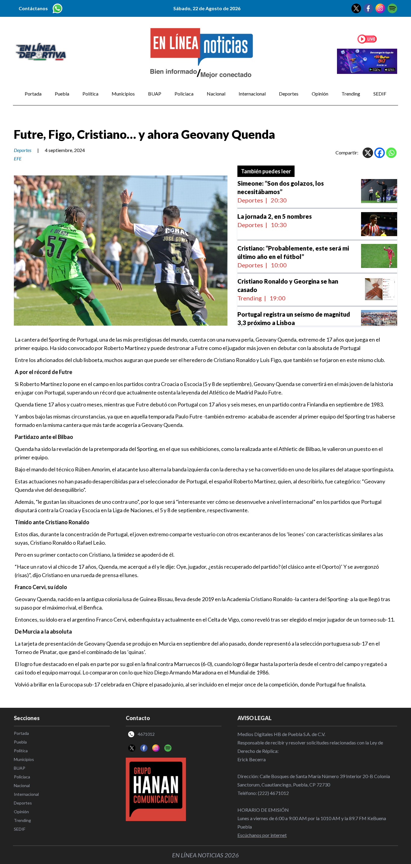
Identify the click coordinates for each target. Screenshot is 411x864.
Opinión (320, 93)
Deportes (288, 93)
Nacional (216, 93)
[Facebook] (379, 153)
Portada (33, 93)
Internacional (252, 93)
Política (90, 93)
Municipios (123, 93)
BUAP (154, 93)
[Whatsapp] (391, 153)
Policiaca (184, 93)
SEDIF (379, 93)
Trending (350, 93)
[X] (368, 153)
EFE (18, 158)
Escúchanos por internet (262, 835)
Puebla (62, 93)
